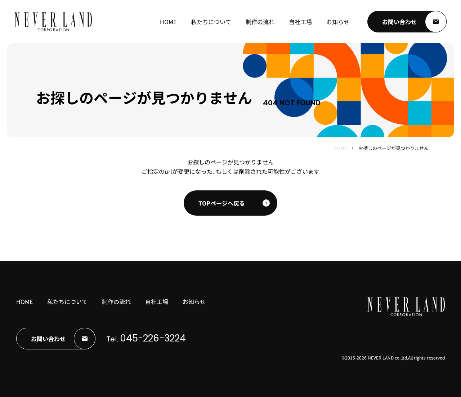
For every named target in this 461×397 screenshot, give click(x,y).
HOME (340, 148)
